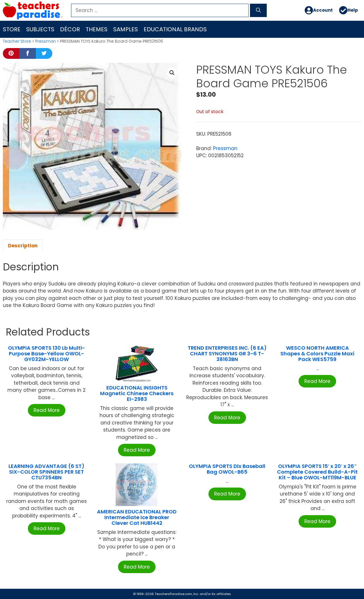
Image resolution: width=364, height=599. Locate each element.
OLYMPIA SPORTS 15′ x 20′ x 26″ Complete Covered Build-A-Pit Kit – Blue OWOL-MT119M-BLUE (317, 472)
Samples (125, 29)
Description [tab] (23, 245)
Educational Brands (175, 29)
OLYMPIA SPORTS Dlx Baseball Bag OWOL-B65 (227, 469)
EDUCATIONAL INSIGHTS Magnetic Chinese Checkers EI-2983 (136, 393)
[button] (172, 73)
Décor (70, 29)
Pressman (45, 41)
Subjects (40, 29)
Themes (96, 29)
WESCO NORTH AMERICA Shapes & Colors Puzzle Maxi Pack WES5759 (317, 353)
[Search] (258, 10)
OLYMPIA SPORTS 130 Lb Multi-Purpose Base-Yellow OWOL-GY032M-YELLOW (46, 353)
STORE (11, 29)
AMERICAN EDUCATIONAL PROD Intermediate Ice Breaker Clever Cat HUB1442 (137, 517)
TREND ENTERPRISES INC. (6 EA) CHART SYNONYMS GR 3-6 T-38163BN (227, 353)
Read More (47, 410)
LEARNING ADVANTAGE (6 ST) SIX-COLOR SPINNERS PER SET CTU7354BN (46, 472)
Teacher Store (17, 41)
